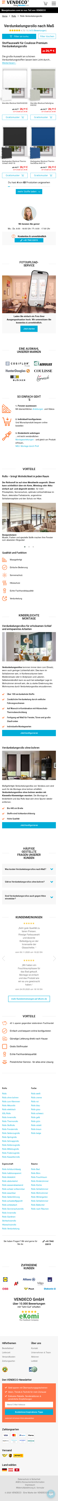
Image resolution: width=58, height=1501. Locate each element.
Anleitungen (38, 409)
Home (4, 16)
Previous (3, 959)
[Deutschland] (4, 1469)
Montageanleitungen (24, 439)
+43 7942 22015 (30, 240)
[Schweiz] (16, 1469)
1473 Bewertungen (37, 30)
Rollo (14, 16)
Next (54, 959)
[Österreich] (10, 1469)
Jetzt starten (29, 329)
